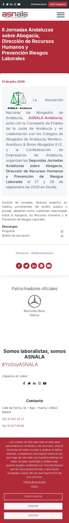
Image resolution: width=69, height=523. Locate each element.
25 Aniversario (38, 4)
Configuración (33, 496)
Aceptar (33, 515)
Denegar (33, 506)
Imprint (34, 486)
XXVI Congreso (58, 4)
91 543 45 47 (15, 419)
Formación (23, 253)
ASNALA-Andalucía (45, 118)
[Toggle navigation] (60, 14)
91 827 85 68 (15, 425)
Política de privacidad (34, 482)
